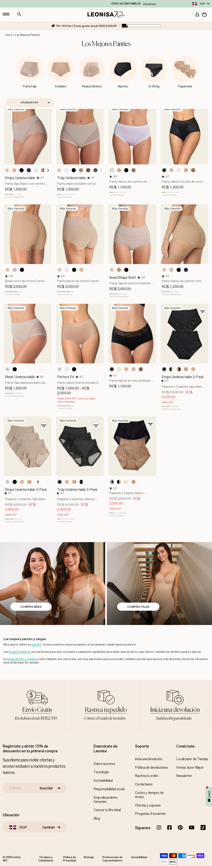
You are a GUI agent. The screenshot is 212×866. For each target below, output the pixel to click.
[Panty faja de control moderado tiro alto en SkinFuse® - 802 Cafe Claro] (112, 270)
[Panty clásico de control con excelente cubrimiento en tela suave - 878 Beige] (119, 170)
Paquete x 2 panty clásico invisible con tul (126, 495)
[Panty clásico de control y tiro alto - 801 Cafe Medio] (164, 270)
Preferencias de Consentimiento (112, 858)
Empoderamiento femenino (105, 799)
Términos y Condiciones (45, 858)
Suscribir (46, 788)
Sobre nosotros (104, 763)
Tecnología (101, 772)
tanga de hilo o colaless (22, 659)
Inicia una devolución (148, 759)
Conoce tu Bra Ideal (107, 810)
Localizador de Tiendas (192, 759)
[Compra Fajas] (159, 583)
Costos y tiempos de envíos (149, 794)
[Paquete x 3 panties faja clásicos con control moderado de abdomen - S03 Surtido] (29, 482)
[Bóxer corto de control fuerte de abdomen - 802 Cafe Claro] (15, 270)
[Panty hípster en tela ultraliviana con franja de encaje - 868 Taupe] (141, 369)
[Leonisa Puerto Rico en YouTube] (191, 828)
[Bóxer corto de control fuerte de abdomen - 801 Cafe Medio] (7, 270)
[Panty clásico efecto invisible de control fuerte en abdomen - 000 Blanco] (67, 369)
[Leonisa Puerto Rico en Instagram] (159, 828)
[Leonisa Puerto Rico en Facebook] (169, 828)
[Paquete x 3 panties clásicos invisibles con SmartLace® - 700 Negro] (60, 482)
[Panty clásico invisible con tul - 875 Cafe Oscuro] (88, 170)
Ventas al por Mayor (190, 767)
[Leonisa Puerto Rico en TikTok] (203, 828)
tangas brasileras (19, 652)
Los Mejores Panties (27, 35)
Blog (97, 818)
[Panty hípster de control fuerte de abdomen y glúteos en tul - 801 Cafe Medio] (81, 270)
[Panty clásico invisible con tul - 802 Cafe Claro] (59, 170)
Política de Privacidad (69, 858)
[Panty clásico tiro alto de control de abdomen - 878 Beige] (186, 170)
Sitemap (88, 857)
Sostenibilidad (103, 780)
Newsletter (184, 775)
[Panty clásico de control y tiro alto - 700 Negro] (179, 270)
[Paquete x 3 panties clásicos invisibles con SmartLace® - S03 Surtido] (74, 482)
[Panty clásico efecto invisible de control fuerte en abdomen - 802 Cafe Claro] (60, 369)
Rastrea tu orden (146, 775)
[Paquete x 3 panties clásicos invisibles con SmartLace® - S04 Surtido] (81, 482)
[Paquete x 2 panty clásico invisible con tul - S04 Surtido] (126, 482)
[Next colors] (46, 170)
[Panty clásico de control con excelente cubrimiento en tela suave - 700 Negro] (126, 170)
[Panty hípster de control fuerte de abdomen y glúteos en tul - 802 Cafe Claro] (60, 270)
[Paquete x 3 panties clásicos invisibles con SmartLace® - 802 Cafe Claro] (67, 482)
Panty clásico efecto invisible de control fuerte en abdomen (78, 385)
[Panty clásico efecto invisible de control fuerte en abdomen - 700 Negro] (74, 369)
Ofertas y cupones (148, 805)
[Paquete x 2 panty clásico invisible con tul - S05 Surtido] (133, 482)
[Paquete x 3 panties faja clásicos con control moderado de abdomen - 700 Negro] (15, 482)
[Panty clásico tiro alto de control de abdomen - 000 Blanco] (179, 170)
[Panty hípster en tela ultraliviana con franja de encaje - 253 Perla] (119, 369)
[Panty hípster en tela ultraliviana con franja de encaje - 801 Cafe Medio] (126, 369)
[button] (38, 178)
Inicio (9, 35)
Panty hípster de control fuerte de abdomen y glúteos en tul (78, 283)
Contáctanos (144, 784)
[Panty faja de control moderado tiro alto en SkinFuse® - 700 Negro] (126, 270)
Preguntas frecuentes (150, 813)
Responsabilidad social (109, 789)
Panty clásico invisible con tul (76, 184)
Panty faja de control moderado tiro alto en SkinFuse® (130, 285)
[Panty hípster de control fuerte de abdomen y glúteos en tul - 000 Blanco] (67, 270)
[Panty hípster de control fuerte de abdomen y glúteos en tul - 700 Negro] (74, 270)
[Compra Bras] (52, 583)
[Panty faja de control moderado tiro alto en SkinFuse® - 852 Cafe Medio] (119, 270)
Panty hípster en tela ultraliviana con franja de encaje (130, 383)
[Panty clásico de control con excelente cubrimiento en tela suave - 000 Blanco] (112, 170)
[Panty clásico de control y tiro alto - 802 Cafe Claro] (171, 270)
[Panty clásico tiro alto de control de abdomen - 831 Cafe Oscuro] (193, 170)
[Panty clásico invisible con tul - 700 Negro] (74, 170)
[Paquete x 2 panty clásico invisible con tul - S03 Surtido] (119, 482)
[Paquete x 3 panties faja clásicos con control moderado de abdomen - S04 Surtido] (36, 482)
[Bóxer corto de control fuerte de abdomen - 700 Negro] (22, 270)
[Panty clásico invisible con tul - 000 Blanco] (66, 170)
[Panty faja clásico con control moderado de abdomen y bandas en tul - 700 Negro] (21, 170)
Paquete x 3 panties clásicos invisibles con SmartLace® (76, 501)
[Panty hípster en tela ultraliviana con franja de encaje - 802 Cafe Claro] (133, 369)
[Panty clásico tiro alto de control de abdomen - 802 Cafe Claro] (171, 170)
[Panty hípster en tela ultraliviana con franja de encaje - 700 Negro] (112, 369)
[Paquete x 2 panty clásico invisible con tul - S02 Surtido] (112, 482)
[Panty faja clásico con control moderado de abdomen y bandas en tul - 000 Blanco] (36, 170)
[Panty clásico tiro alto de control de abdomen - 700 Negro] (164, 170)
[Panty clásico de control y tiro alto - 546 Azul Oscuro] (186, 270)
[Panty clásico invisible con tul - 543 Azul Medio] (95, 170)
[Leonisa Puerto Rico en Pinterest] (180, 828)
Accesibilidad (139, 857)
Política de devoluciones (151, 767)
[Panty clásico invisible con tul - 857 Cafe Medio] (81, 170)
